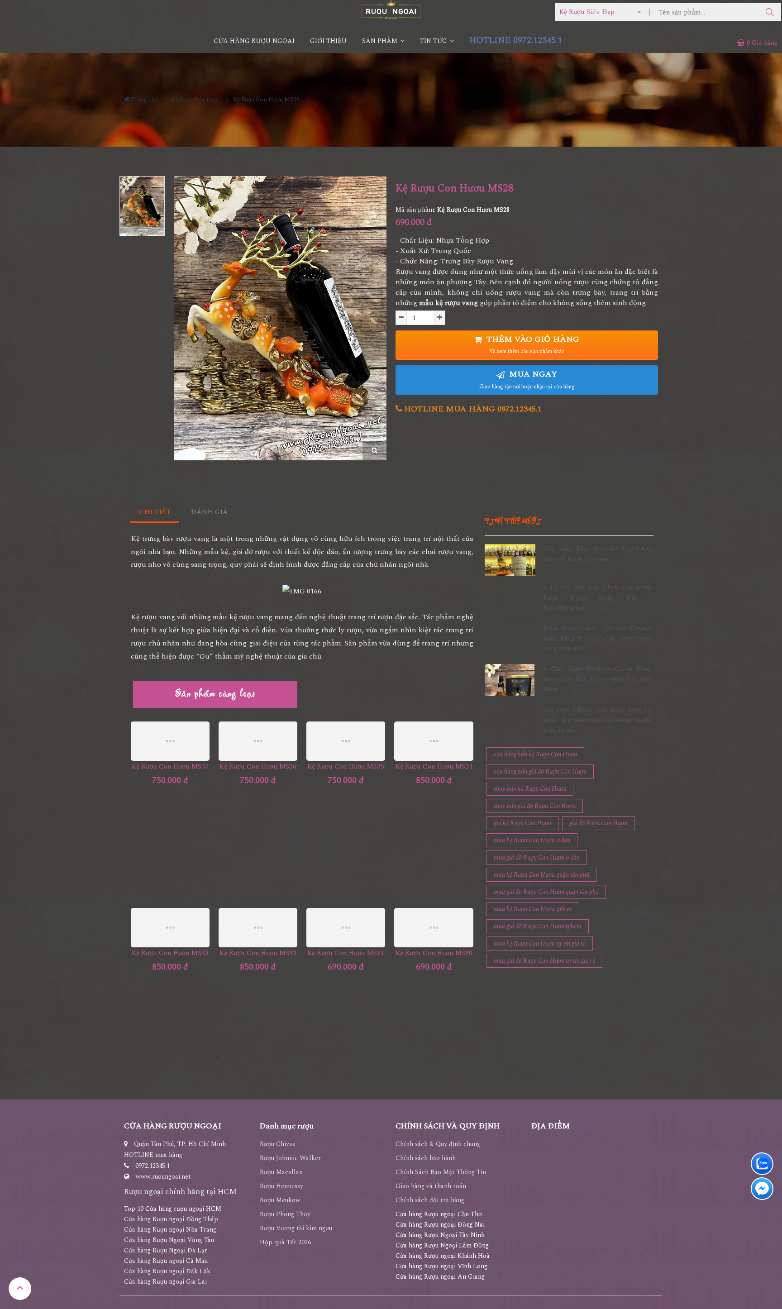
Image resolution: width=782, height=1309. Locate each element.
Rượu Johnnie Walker (290, 1158)
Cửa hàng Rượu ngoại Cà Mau (166, 1261)
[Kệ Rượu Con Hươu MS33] (170, 927)
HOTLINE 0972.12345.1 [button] (515, 40)
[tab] (155, 512)
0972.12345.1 (152, 1165)
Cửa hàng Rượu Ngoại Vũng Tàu (169, 1240)
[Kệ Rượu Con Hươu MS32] (258, 927)
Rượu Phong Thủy (285, 1214)
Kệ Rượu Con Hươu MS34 (434, 766)
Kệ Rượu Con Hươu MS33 (170, 953)
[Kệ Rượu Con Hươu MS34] (433, 741)
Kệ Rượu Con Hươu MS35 (345, 766)
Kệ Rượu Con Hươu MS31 (345, 953)
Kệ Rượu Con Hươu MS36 (257, 766)
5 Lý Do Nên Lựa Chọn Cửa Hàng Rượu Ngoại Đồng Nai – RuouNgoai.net (597, 597)
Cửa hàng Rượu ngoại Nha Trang (170, 1229)
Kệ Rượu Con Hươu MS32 (257, 953)
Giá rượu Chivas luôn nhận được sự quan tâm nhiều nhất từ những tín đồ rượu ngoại (597, 720)
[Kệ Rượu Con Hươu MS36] (258, 741)
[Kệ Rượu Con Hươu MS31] (345, 927)
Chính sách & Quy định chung (438, 1144)
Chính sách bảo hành (426, 1158)
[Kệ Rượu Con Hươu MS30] (433, 927)
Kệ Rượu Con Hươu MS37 (170, 766)
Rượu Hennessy (281, 1186)
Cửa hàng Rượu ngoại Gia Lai (165, 1281)
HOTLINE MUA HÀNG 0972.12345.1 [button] (472, 409)
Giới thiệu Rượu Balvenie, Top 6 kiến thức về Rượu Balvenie (598, 554)
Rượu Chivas (277, 1144)
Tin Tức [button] (434, 41)
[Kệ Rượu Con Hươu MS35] (345, 741)
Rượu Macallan (281, 1172)
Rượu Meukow (280, 1200)
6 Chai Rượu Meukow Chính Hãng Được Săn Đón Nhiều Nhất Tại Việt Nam (597, 679)
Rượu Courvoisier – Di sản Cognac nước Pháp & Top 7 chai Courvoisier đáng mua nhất (597, 638)
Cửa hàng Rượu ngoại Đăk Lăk (167, 1271)
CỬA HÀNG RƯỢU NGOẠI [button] (254, 41)
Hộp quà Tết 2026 (285, 1242)
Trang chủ (143, 99)
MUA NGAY (527, 379)
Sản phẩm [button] (380, 41)
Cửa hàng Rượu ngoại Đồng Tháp (171, 1219)
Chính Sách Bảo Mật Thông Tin (441, 1172)
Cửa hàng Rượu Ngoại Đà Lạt (165, 1250)
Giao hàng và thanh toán (431, 1186)
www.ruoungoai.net (163, 1176)
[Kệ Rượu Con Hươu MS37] (170, 741)
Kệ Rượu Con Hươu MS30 (434, 953)
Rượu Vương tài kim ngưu (296, 1228)
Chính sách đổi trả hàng (430, 1200)
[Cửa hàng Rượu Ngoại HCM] (391, 9)
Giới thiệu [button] (328, 41)
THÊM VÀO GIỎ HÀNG (531, 344)
